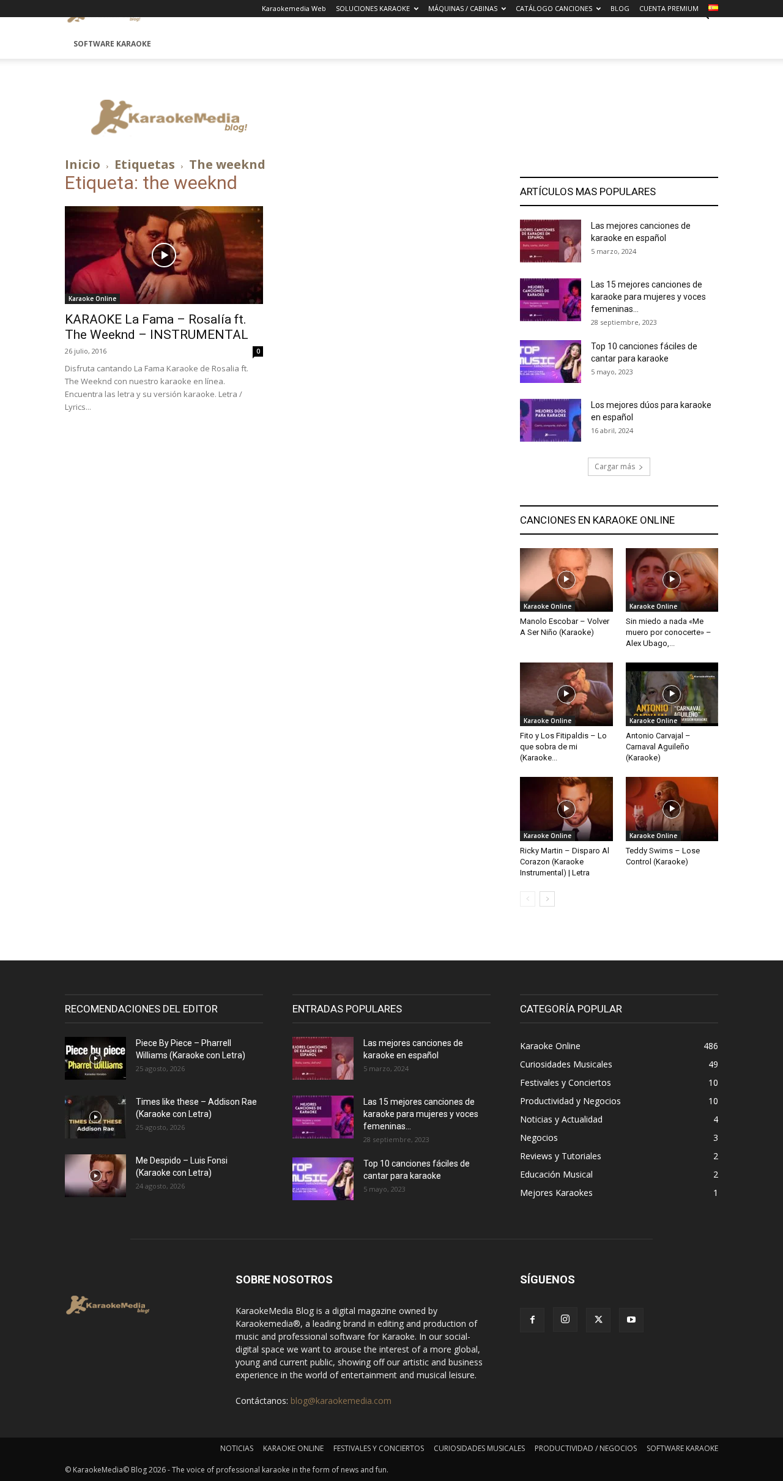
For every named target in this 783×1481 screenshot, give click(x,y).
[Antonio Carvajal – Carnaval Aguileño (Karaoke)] (672, 694)
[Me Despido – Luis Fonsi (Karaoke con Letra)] (95, 1175)
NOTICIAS (236, 1448)
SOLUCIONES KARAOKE (373, 8)
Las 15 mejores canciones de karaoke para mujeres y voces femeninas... (648, 297)
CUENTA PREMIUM (669, 8)
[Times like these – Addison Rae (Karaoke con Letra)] (95, 1117)
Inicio (82, 164)
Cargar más (615, 466)
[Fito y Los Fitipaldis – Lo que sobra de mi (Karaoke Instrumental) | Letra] (566, 694)
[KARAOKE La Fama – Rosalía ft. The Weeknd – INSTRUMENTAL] (164, 255)
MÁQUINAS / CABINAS (462, 8)
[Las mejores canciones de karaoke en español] (550, 241)
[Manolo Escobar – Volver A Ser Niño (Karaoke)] (566, 580)
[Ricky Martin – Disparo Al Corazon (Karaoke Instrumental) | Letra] (566, 809)
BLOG (619, 8)
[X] (598, 1320)
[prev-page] (527, 899)
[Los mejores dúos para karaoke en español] (550, 420)
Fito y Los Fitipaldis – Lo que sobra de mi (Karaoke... (563, 746)
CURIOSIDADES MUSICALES (479, 1448)
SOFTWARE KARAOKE (112, 44)
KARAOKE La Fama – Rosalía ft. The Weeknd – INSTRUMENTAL (156, 327)
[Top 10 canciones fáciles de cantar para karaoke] (550, 361)
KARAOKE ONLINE (293, 1448)
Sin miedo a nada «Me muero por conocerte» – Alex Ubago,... (668, 632)
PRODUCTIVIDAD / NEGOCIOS (586, 1448)
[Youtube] (631, 1320)
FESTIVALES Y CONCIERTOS (378, 1448)
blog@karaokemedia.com (341, 1400)
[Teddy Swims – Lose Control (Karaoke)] (672, 809)
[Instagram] (565, 1319)
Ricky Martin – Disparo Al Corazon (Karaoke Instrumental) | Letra (564, 861)
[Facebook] (532, 1320)
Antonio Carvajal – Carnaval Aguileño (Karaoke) (658, 746)
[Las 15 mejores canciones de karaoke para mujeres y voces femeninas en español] (550, 299)
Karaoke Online (92, 298)
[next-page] (547, 899)
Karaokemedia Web (294, 8)
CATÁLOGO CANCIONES (554, 8)
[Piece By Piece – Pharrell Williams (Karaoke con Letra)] (95, 1058)
